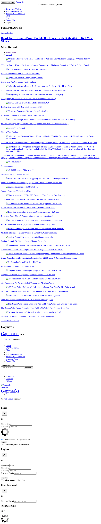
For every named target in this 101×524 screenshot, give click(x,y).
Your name (5, 465)
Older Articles (6, 321)
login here (22, 480)
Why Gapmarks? (12, 348)
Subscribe (28, 368)
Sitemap (4, 341)
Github (9, 381)
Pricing (8, 18)
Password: (5, 427)
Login (8, 22)
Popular (9, 55)
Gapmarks (20, 2)
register (4, 478)
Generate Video (12, 359)
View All (15, 321)
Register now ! (23, 444)
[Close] (4, 414)
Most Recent (11, 52)
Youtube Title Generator (15, 14)
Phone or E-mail (7, 501)
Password (4, 471)
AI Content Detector (14, 11)
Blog (8, 16)
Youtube (9, 379)
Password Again (7, 473)
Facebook (10, 376)
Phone (3, 468)
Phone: (4, 424)
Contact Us (10, 20)
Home (8, 346)
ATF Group (8, 339)
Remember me (17, 440)
